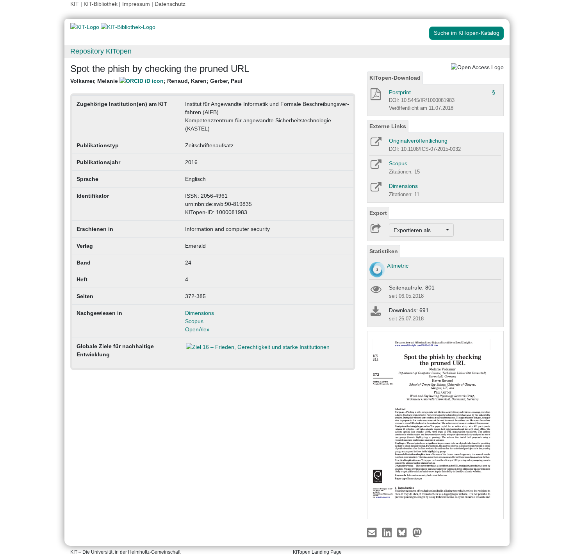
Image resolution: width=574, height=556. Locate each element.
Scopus (194, 321)
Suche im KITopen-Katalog (466, 33)
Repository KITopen (101, 51)
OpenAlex (197, 329)
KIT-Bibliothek (101, 4)
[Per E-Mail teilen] (372, 532)
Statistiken (383, 251)
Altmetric (397, 266)
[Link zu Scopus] (375, 167)
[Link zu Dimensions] (375, 189)
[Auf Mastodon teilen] (417, 532)
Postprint (400, 92)
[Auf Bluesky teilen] (404, 532)
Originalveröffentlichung (418, 141)
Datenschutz (170, 4)
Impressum (136, 4)
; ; (156, 81)
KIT (74, 4)
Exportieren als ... (419, 230)
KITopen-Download (395, 78)
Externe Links (387, 126)
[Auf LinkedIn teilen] (388, 532)
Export (378, 213)
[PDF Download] (375, 96)
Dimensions (199, 313)
